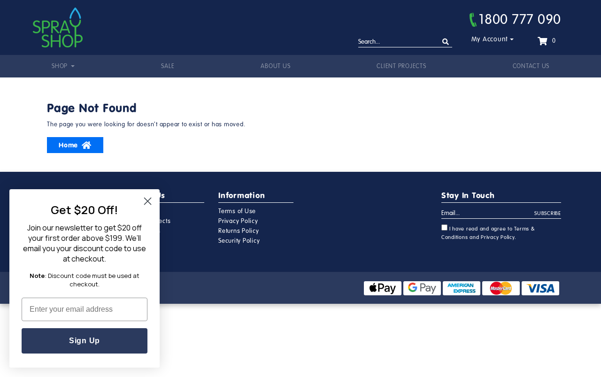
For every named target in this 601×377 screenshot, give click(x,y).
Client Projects (401, 66)
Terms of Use (237, 211)
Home (68, 145)
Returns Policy (238, 231)
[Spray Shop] (58, 27)
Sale (167, 66)
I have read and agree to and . (488, 233)
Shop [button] (60, 66)
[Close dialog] (147, 201)
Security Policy (239, 241)
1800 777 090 (520, 19)
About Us (275, 66)
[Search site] (445, 42)
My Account (490, 39)
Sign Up (84, 341)
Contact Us (531, 66)
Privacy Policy (238, 221)
